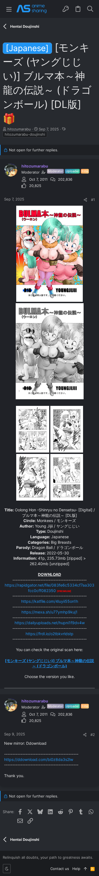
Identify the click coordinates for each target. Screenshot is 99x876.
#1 (93, 199)
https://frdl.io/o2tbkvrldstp (49, 633)
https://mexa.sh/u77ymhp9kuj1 (49, 612)
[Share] (85, 199)
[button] (9, 9)
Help (76, 868)
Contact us (59, 868)
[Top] (85, 868)
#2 (92, 734)
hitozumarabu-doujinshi (25, 134)
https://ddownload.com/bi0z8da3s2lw (38, 759)
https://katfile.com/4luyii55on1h (49, 601)
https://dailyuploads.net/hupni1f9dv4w (50, 622)
